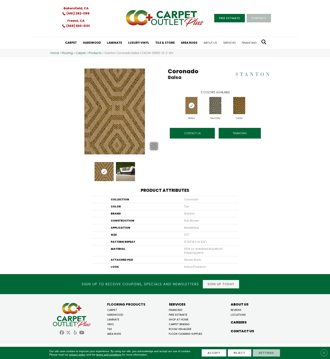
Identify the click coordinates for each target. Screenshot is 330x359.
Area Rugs (114, 333)
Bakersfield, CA (76, 8)
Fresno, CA (76, 21)
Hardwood (115, 314)
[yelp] (75, 333)
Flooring (67, 53)
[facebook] (62, 333)
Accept (214, 353)
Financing (175, 309)
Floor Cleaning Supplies (185, 333)
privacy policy (77, 354)
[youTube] (82, 333)
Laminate (113, 319)
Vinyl (110, 324)
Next (160, 170)
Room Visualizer (180, 328)
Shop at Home (178, 319)
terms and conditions (108, 354)
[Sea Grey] (215, 105)
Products (95, 53)
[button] (221, 284)
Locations (238, 314)
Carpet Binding (179, 324)
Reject (239, 353)
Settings (266, 353)
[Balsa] (191, 105)
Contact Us (192, 133)
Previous (69, 170)
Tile (109, 328)
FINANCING (240, 133)
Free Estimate (178, 314)
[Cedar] (239, 105)
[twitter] (68, 333)
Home (54, 53)
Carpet (81, 53)
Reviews (236, 309)
